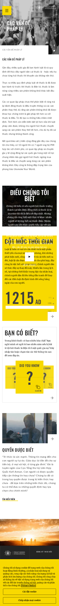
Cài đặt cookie (29, 591)
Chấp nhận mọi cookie (29, 600)
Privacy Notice (28, 585)
